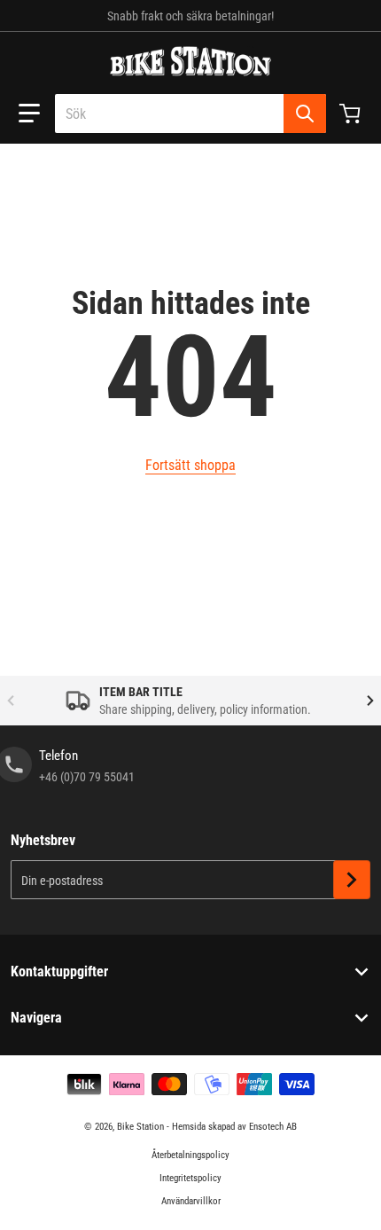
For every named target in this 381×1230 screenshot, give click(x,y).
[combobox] (190, 113)
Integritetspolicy (190, 1178)
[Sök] (305, 113)
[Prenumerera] (351, 879)
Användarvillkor (191, 1201)
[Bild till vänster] (10, 700)
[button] (29, 113)
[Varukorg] (351, 113)
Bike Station (140, 1126)
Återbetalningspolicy (190, 1155)
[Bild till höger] (370, 700)
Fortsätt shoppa (190, 465)
